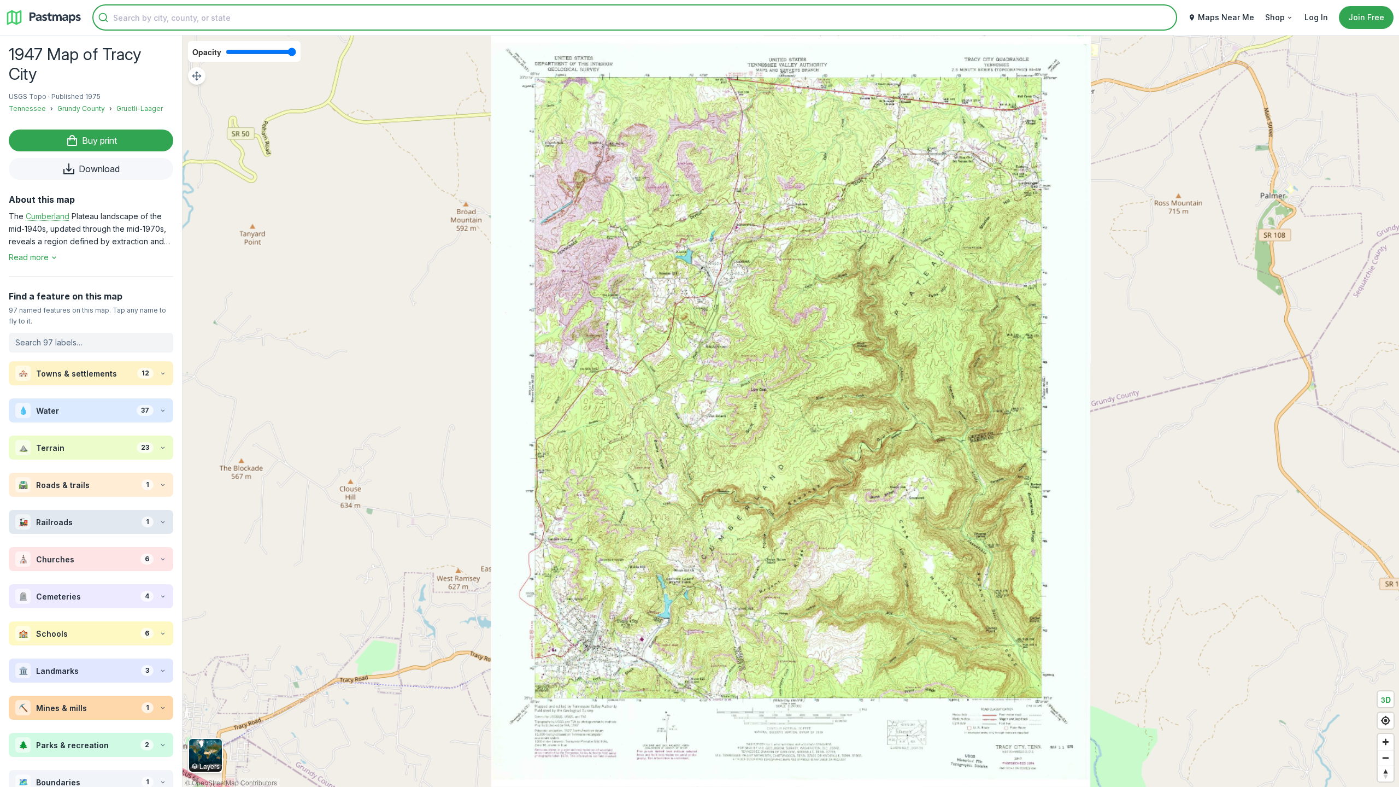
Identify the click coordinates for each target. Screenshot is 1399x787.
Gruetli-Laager (139, 108)
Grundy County (81, 108)
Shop (1275, 17)
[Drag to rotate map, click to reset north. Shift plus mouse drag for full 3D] (1386, 774)
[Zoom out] (1386, 758)
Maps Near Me (1226, 17)
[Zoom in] (1386, 742)
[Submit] (103, 17)
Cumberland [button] (47, 216)
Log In (1316, 17)
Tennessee (27, 108)
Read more (29, 257)
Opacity (206, 51)
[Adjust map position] (196, 76)
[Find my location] (1386, 721)
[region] (791, 411)
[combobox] (634, 17)
